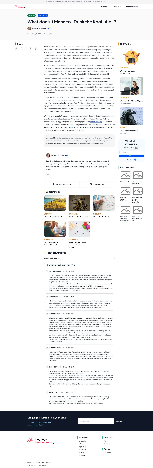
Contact (107, 444)
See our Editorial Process (64, 184)
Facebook (107, 453)
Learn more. (104, 1)
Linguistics (124, 97)
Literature (48, 214)
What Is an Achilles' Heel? (79, 217)
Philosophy (48, 240)
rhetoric (70, 127)
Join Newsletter (132, 6)
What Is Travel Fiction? (53, 217)
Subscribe (131, 156)
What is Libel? (124, 182)
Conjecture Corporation (44, 462)
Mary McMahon (40, 28)
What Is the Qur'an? (101, 217)
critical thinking (96, 122)
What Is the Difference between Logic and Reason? (77, 245)
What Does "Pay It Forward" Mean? (51, 244)
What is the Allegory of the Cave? (137, 218)
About (106, 441)
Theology (97, 214)
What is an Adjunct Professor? (123, 199)
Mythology (73, 214)
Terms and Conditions (40, 465)
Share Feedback (98, 184)
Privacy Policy (29, 465)
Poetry (123, 127)
